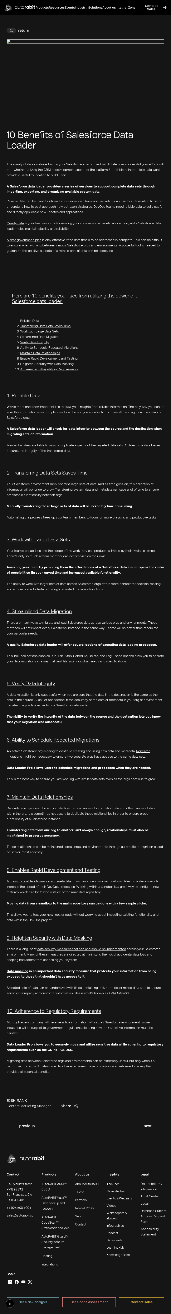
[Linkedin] (10, 1282)
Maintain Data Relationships (40, 353)
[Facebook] (17, 1282)
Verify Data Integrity (34, 342)
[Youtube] (23, 1282)
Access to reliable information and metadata (39, 881)
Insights (113, 1174)
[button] (42, 8)
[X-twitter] (30, 1282)
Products (48, 1174)
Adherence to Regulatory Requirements (49, 369)
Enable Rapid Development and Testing (49, 358)
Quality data (15, 223)
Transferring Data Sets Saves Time (45, 326)
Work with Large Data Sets (39, 331)
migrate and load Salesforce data (66, 623)
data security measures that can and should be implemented (81, 949)
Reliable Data (29, 321)
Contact (13, 1174)
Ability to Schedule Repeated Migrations (49, 348)
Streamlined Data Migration (39, 337)
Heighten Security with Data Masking (47, 364)
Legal (145, 1174)
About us (82, 1174)
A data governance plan (24, 240)
